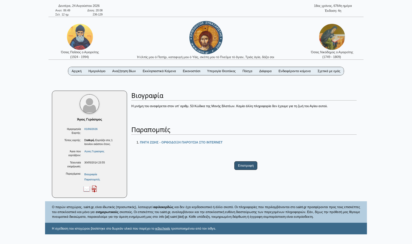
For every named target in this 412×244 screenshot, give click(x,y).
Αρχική (77, 71)
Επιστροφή (246, 165)
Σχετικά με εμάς (329, 71)
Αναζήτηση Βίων (124, 71)
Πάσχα (247, 71)
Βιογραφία (90, 174)
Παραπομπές (92, 179)
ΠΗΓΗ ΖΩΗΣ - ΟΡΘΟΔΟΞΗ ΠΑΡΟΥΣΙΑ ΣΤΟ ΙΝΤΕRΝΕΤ (181, 142)
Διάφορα (265, 71)
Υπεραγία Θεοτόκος (221, 71)
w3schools (162, 228)
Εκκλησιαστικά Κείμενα (159, 71)
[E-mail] (86, 188)
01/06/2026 (91, 129)
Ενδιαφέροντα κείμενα (295, 71)
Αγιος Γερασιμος (94, 151)
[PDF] (94, 188)
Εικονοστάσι (191, 71)
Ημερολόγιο (96, 71)
